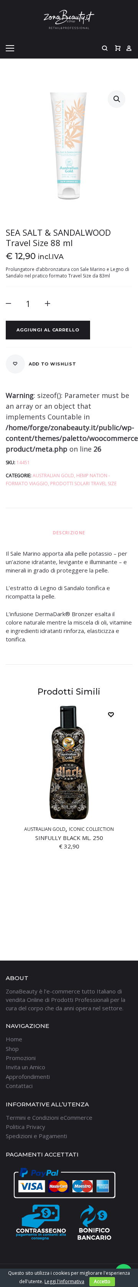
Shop (12, 1048)
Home (14, 1039)
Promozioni (21, 1058)
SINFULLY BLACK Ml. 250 (69, 838)
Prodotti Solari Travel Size (83, 483)
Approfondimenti (28, 1076)
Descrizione (69, 532)
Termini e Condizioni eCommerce (49, 1117)
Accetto (102, 1281)
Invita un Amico (25, 1067)
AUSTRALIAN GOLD (53, 475)
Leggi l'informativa (64, 1281)
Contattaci (19, 1086)
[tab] (69, 532)
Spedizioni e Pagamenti (36, 1136)
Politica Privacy (25, 1126)
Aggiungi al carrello (47, 330)
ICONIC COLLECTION (91, 829)
